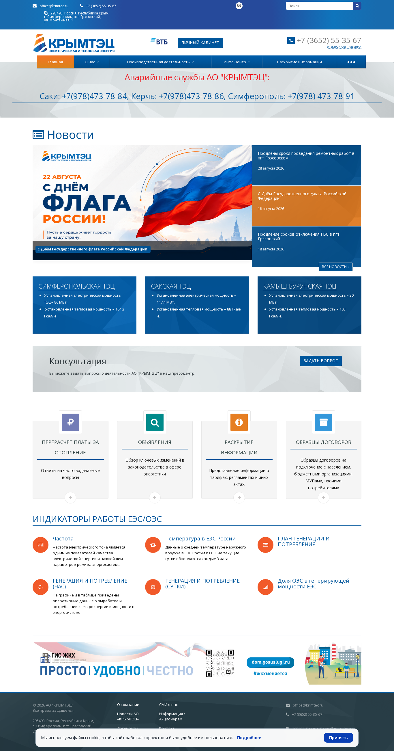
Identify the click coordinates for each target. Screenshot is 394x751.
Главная (55, 61)
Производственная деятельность (159, 61)
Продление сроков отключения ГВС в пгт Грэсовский (88, 249)
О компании (128, 704)
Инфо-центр (236, 61)
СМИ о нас (168, 704)
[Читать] (70, 497)
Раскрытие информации (299, 61)
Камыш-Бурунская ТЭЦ (300, 286)
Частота (63, 538)
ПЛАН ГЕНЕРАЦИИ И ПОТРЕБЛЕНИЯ (304, 541)
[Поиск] (357, 6)
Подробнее (249, 737)
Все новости (335, 266)
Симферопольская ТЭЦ (76, 286)
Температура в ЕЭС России (200, 538)
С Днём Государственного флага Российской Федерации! (302, 196)
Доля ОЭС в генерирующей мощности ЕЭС (313, 583)
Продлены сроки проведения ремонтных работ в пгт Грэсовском (306, 155)
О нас (91, 61)
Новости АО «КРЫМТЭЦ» (128, 716)
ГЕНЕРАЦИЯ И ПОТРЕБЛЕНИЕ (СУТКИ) (202, 583)
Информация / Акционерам (172, 716)
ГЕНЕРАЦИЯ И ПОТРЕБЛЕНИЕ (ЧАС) (90, 583)
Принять (338, 737)
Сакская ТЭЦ (171, 286)
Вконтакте (239, 5)
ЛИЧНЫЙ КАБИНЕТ (200, 42)
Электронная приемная (344, 47)
